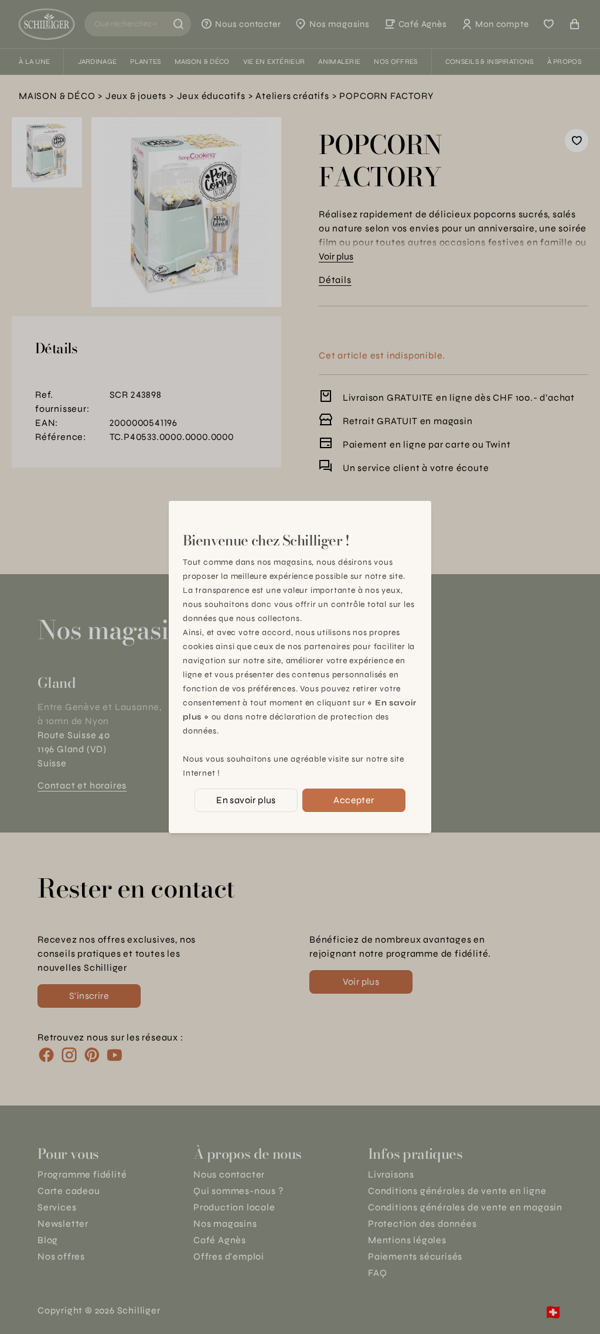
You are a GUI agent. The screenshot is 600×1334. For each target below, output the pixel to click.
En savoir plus (246, 800)
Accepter (353, 800)
